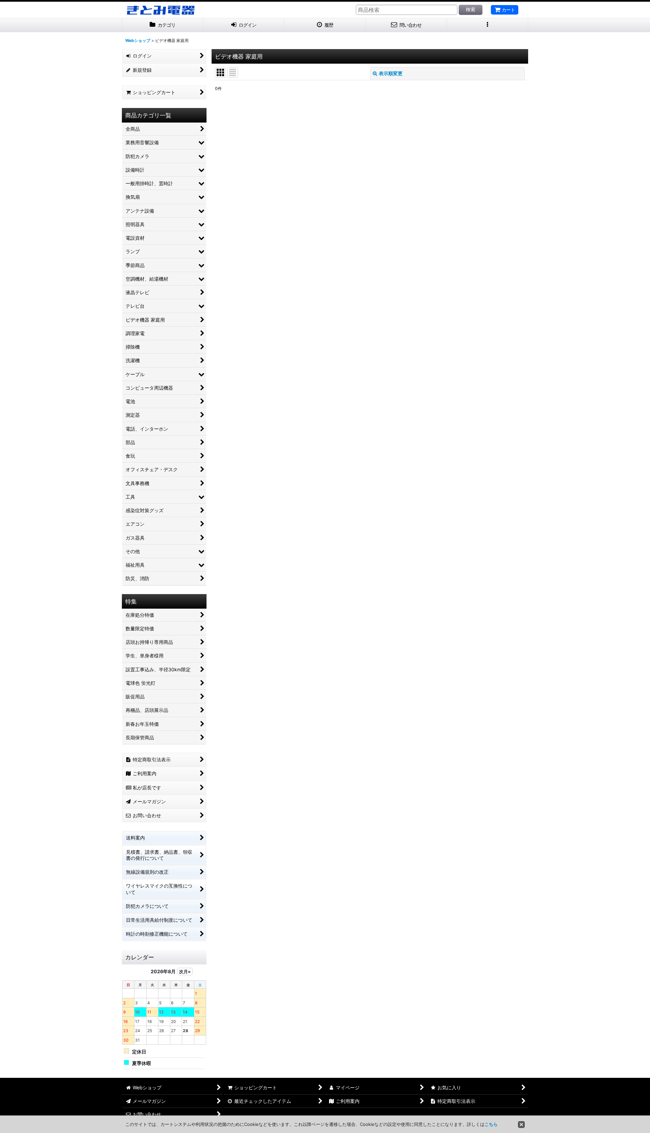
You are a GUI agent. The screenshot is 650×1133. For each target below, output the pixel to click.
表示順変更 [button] (391, 73)
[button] (487, 25)
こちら (491, 1124)
